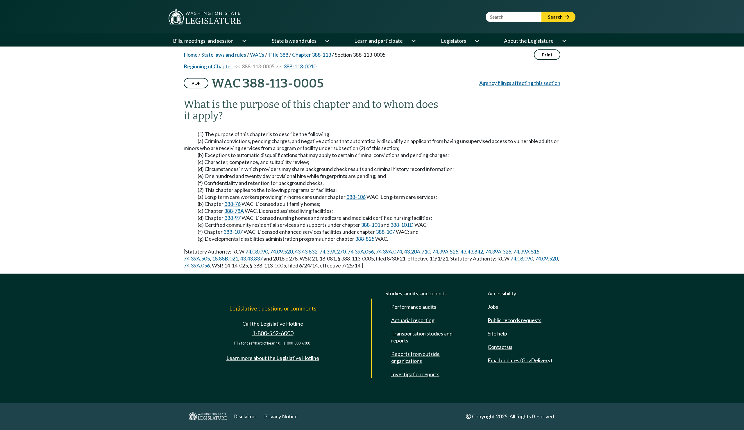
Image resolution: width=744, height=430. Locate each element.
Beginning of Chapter (208, 66)
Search (556, 16)
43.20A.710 (417, 251)
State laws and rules (294, 41)
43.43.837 (251, 258)
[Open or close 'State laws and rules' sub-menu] (326, 41)
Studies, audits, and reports (416, 293)
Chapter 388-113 (311, 54)
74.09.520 (281, 251)
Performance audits (413, 307)
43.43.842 (471, 251)
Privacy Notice (281, 416)
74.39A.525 (445, 251)
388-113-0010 (300, 66)
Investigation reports (415, 374)
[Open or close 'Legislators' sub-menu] (476, 41)
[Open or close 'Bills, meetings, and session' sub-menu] (244, 41)
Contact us (500, 347)
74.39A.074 (389, 251)
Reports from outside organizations (415, 357)
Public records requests (514, 320)
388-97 (232, 218)
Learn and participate (378, 41)
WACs (257, 54)
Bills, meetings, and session (203, 41)
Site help (497, 333)
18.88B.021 (225, 258)
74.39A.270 (332, 251)
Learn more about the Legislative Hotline (272, 358)
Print (547, 54)
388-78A (234, 211)
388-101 (370, 225)
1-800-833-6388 (296, 343)
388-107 (233, 232)
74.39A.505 (197, 258)
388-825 (364, 238)
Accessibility (502, 293)
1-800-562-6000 (273, 333)
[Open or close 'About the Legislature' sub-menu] (564, 41)
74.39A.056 (361, 251)
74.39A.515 (526, 251)
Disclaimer (245, 416)
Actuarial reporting (412, 320)
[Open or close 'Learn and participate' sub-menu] (413, 41)
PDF (196, 83)
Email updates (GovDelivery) (520, 360)
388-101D (402, 225)
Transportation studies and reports (422, 337)
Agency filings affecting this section (519, 83)
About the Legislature (529, 41)
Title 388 (278, 54)
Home (191, 54)
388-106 (356, 197)
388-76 (232, 204)
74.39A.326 (498, 251)
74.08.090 (256, 251)
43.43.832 (306, 251)
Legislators (453, 41)
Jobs (493, 307)
